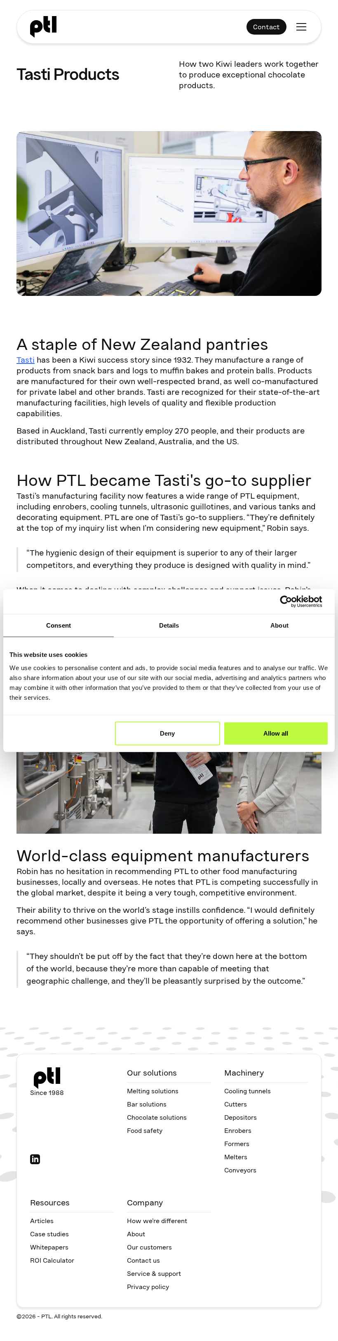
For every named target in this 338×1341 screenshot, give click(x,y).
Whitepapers (49, 1248)
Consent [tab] (58, 625)
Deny (167, 732)
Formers (236, 1144)
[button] (299, 27)
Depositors (240, 1118)
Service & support (154, 1274)
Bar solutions (147, 1105)
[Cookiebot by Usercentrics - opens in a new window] (292, 601)
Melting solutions (152, 1091)
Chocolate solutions (157, 1118)
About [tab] (279, 625)
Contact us (143, 1261)
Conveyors (240, 1171)
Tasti (25, 360)
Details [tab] (169, 625)
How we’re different (157, 1221)
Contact (266, 26)
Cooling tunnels (247, 1091)
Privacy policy (148, 1287)
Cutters (235, 1105)
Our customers (149, 1248)
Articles (42, 1221)
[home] (43, 27)
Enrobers (237, 1131)
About (136, 1234)
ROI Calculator (52, 1261)
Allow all (275, 732)
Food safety (144, 1131)
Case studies (49, 1234)
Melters (235, 1157)
